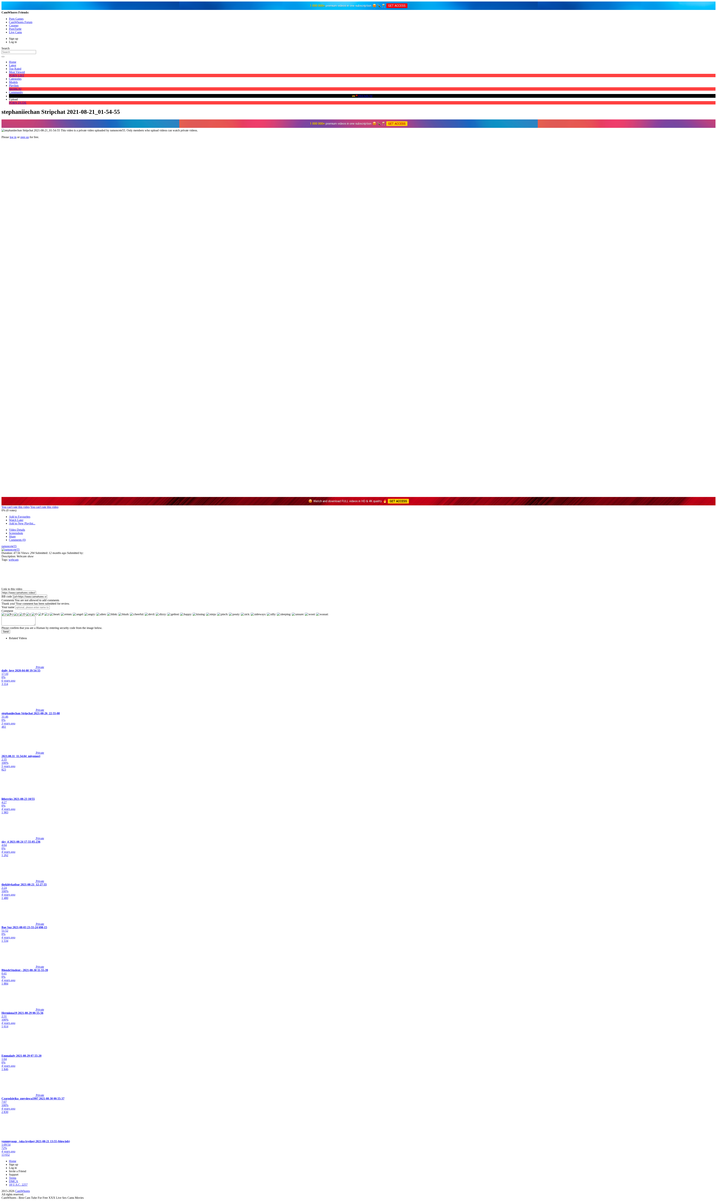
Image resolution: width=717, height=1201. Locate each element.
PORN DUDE (18, 102)
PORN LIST (16, 75)
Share (12, 536)
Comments (7, 600)
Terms (12, 1178)
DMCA (13, 1181)
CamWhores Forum (20, 22)
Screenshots (16, 533)
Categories (15, 78)
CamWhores (22, 1191)
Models (13, 82)
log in (13, 137)
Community (16, 92)
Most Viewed (17, 72)
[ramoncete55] (10, 549)
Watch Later (16, 520)
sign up (24, 137)
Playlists (14, 85)
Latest (12, 65)
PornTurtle (15, 28)
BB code (6, 596)
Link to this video (11, 589)
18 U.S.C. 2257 (18, 1184)
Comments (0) (17, 539)
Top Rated (15, 68)
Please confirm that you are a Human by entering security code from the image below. (51, 627)
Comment (7, 610)
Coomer (13, 25)
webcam (13, 559)
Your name (7, 607)
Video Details (17, 529)
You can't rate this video (15, 507)
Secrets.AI (15, 88)
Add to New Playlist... (22, 523)
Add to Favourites (19, 516)
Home (12, 62)
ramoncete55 (9, 546)
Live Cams (15, 32)
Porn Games (16, 18)
